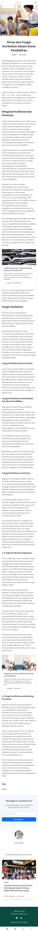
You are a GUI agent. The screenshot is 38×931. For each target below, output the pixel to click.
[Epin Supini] (19, 834)
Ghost (25, 914)
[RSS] (21, 918)
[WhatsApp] (22, 928)
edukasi (14, 54)
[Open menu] (2, 2)
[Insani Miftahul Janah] (5, 863)
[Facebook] (7, 928)
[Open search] (35, 2)
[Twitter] (15, 928)
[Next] (36, 875)
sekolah (6, 882)
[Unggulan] (33, 863)
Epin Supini (19, 843)
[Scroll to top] (30, 928)
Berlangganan (19, 819)
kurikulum (11, 61)
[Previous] (2, 875)
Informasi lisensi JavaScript (19, 922)
